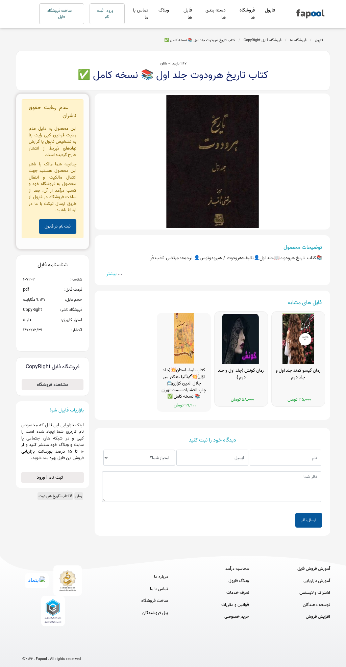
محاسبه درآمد (237, 568)
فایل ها (187, 14)
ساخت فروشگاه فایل (60, 13)
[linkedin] (76, 647)
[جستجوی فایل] (27, 13)
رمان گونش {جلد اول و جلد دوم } (241, 374)
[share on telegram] (43, 341)
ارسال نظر (308, 520)
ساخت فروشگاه (154, 600)
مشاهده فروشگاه (52, 385)
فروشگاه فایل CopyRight (262, 40)
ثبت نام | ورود (51, 477)
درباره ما (161, 576)
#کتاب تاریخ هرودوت (55, 496)
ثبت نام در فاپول (58, 226)
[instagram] (51, 647)
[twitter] (64, 647)
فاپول (270, 10)
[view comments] (60, 341)
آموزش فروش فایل (313, 568)
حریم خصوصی (236, 616)
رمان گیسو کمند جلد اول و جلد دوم (298, 374)
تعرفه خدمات (237, 592)
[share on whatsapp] (52, 341)
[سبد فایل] (18, 14)
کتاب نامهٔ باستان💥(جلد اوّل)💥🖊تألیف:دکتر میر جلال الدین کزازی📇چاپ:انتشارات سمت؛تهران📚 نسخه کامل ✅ (184, 383)
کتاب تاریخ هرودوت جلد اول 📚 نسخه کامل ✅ (199, 40)
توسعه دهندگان (316, 605)
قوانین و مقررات (235, 605)
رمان (78, 496)
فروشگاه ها (247, 14)
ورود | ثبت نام (105, 13)
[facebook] (26, 647)
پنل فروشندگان (155, 613)
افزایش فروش (318, 616)
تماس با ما (140, 14)
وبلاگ (163, 10)
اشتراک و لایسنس (314, 592)
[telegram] (39, 647)
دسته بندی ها (215, 14)
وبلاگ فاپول (238, 581)
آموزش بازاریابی (316, 581)
